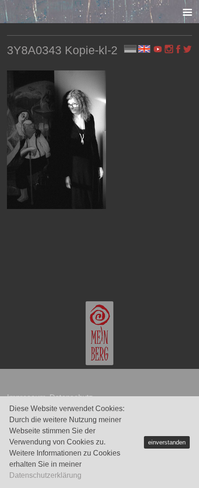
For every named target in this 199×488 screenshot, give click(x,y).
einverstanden (167, 442)
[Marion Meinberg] (99, 333)
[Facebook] (178, 49)
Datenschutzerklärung (45, 475)
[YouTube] (158, 49)
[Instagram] (169, 49)
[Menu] (187, 11)
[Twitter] (187, 49)
